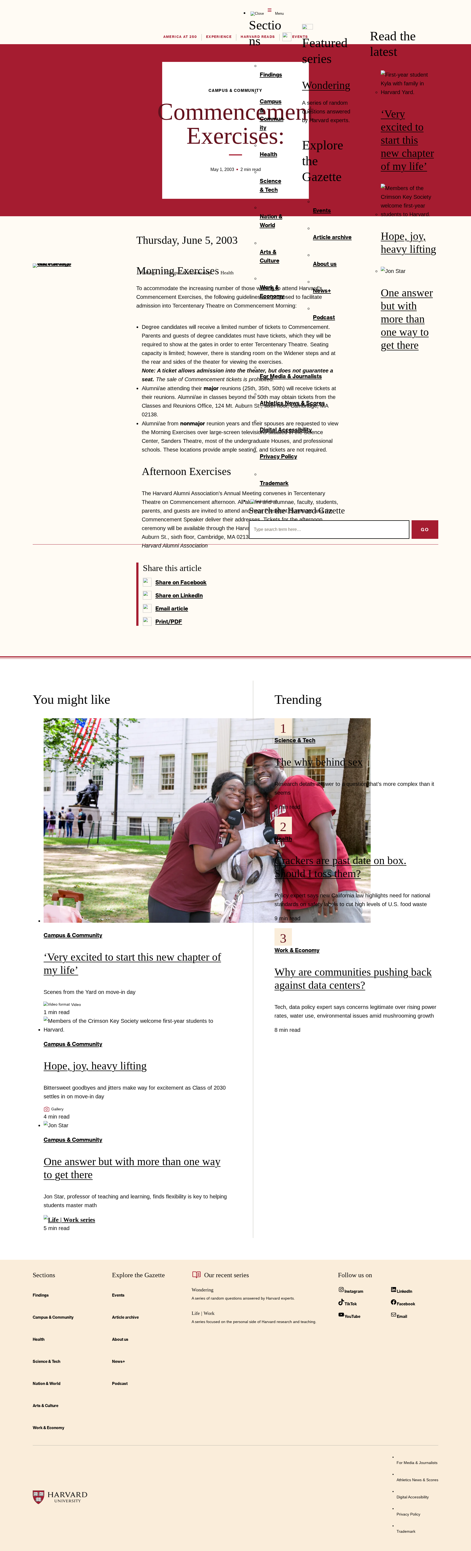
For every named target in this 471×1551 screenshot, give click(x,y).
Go (425, 529)
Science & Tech (294, 740)
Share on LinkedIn (179, 595)
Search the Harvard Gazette (297, 510)
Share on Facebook (181, 582)
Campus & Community (73, 935)
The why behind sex (318, 762)
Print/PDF (168, 621)
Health (283, 838)
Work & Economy (296, 950)
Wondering (326, 85)
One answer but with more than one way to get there (407, 319)
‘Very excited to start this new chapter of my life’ (407, 140)
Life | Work (203, 1313)
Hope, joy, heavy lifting (95, 1066)
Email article (171, 608)
